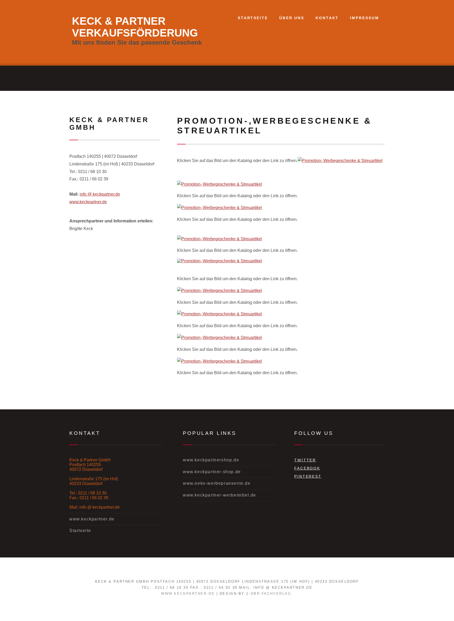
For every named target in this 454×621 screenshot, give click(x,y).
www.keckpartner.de (88, 202)
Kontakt (327, 18)
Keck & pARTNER (119, 21)
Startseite (253, 18)
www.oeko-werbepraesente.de (217, 483)
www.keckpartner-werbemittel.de (219, 495)
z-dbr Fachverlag (268, 594)
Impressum (364, 18)
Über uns (291, 18)
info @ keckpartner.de (100, 194)
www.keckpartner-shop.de (212, 471)
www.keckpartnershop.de (211, 460)
